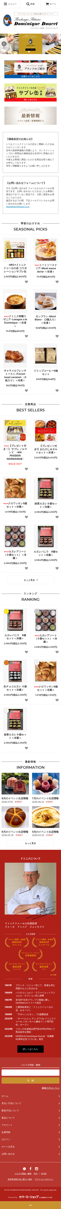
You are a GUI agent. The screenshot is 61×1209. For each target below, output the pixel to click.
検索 (32, 4)
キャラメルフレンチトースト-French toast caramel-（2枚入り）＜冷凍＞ (15, 375)
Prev (4, 43)
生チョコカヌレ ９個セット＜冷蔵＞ (15, 688)
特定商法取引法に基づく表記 (20, 1179)
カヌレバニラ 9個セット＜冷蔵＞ (46, 553)
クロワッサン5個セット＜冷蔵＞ (16, 505)
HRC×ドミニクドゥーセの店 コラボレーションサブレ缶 (15, 268)
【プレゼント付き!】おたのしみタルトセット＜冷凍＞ (45, 449)
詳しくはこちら (30, 1049)
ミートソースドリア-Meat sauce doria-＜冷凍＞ (46, 268)
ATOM (43, 1173)
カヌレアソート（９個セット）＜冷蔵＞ (15, 555)
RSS (36, 1173)
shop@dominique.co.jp (17, 206)
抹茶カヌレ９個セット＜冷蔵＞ (46, 505)
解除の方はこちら (50, 1088)
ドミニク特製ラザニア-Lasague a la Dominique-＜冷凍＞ (15, 321)
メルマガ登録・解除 (23, 1173)
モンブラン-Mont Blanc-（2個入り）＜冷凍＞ (46, 319)
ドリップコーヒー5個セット (46, 372)
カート (53, 4)
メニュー (12, 4)
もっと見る (30, 580)
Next (56, 43)
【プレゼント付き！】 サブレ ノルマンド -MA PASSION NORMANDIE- (15, 452)
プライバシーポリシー (44, 1179)
